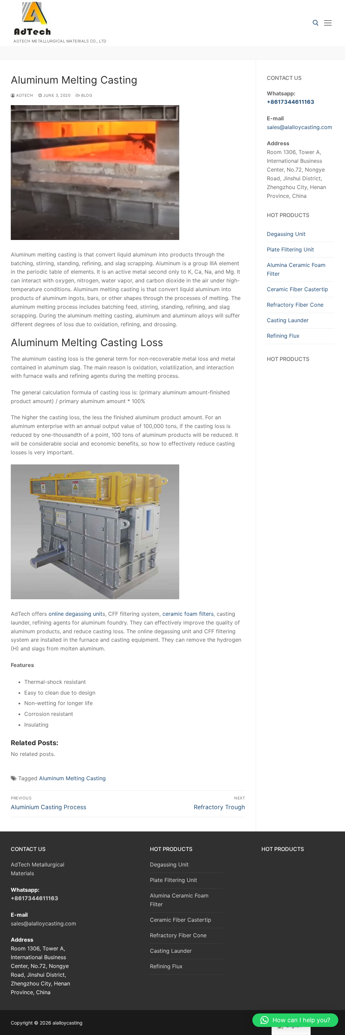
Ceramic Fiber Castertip (297, 289)
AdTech (24, 95)
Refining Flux (283, 335)
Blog (86, 95)
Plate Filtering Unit (290, 249)
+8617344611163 (290, 101)
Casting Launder (288, 320)
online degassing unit (74, 613)
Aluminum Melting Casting (72, 778)
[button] (295, 1020)
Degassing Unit (286, 234)
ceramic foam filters (188, 613)
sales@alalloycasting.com (299, 127)
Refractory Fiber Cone (295, 304)
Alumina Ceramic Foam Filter (296, 269)
